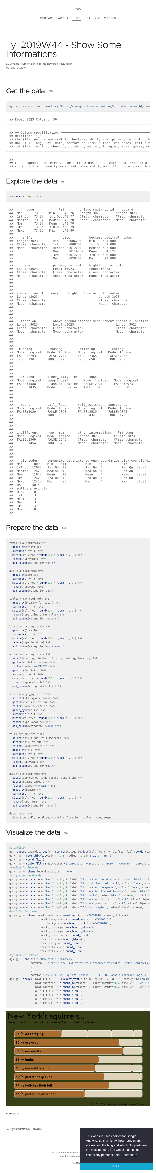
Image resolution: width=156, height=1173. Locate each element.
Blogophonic (76, 1156)
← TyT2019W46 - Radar (24, 1129)
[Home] (78, 9)
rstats (42, 64)
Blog (77, 18)
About (63, 18)
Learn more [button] (129, 1155)
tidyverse (52, 64)
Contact (47, 18)
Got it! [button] (116, 1166)
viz (97, 18)
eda (88, 18)
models (110, 18)
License (78, 1163)
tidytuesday (65, 64)
